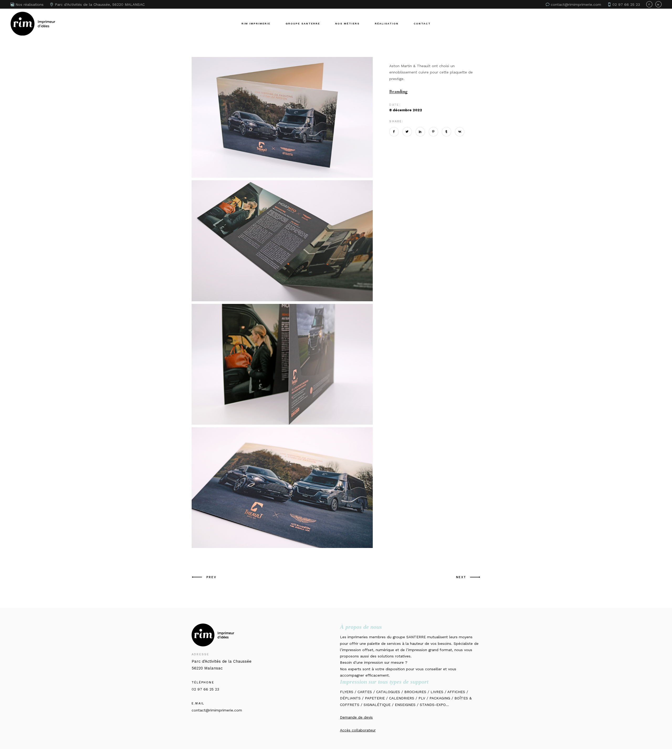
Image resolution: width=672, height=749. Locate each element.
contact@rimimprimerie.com (217, 710)
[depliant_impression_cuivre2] (282, 240)
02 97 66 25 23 (205, 689)
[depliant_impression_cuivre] (282, 487)
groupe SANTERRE (409, 637)
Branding (398, 91)
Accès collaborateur (358, 730)
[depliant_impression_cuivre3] (282, 117)
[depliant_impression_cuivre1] (282, 364)
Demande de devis (356, 717)
